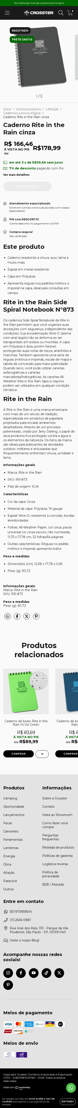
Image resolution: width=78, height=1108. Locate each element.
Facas (7, 823)
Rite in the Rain (18, 410)
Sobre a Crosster (54, 798)
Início (7, 109)
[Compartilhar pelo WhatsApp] (7, 616)
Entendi (68, 1101)
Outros (8, 889)
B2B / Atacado (53, 884)
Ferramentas (13, 840)
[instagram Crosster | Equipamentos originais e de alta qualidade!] (8, 973)
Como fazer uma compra (55, 825)
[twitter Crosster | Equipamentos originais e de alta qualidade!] (59, 973)
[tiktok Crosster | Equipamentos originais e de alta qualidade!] (46, 973)
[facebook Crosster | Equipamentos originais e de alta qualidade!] (21, 973)
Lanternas (10, 848)
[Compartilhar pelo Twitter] (27, 618)
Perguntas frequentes (50, 837)
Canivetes (10, 831)
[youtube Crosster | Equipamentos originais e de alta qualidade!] (34, 973)
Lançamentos (13, 815)
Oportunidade (13, 807)
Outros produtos (28, 109)
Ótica (7, 864)
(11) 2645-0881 (20, 920)
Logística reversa (55, 864)
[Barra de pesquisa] (61, 13)
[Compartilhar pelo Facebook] (17, 618)
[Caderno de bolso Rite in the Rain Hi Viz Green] (42, 754)
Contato (48, 807)
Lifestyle (52, 109)
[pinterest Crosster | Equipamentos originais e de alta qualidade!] (8, 985)
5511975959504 (21, 912)
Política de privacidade (50, 874)
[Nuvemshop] (16, 1089)
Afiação (9, 873)
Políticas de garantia (57, 856)
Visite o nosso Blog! (24, 940)
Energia (9, 856)
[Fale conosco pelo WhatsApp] (71, 1088)
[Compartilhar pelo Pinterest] (36, 618)
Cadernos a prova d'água (22, 113)
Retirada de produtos (58, 847)
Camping (10, 798)
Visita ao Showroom (57, 815)
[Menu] (7, 13)
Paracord (10, 881)
